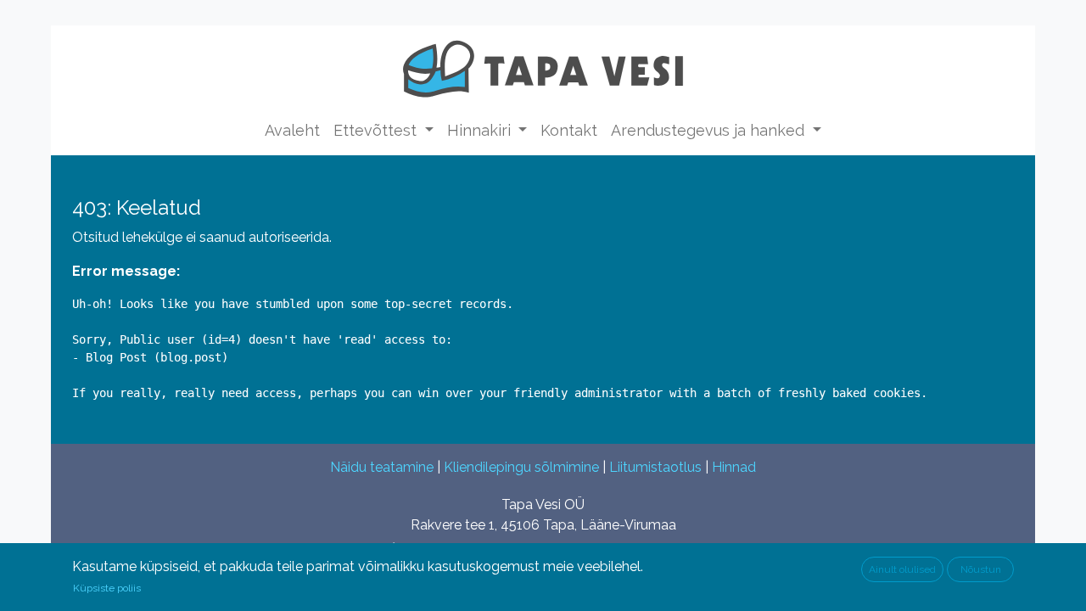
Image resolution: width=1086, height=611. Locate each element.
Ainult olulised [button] (902, 569)
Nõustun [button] (980, 569)
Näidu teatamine (382, 467)
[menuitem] (292, 130)
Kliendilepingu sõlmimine (521, 467)
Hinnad (734, 467)
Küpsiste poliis (107, 588)
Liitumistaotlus (655, 467)
